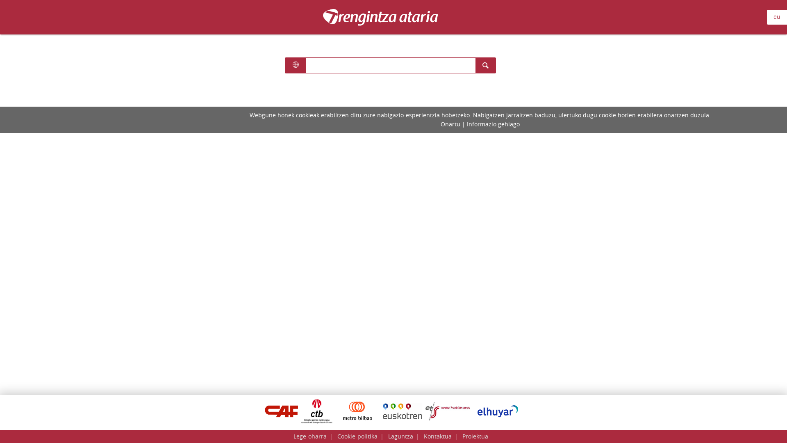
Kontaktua (438, 436)
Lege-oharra (310, 436)
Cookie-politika (357, 436)
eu (776, 17)
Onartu (450, 124)
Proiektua (475, 436)
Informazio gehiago (493, 124)
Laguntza (400, 436)
